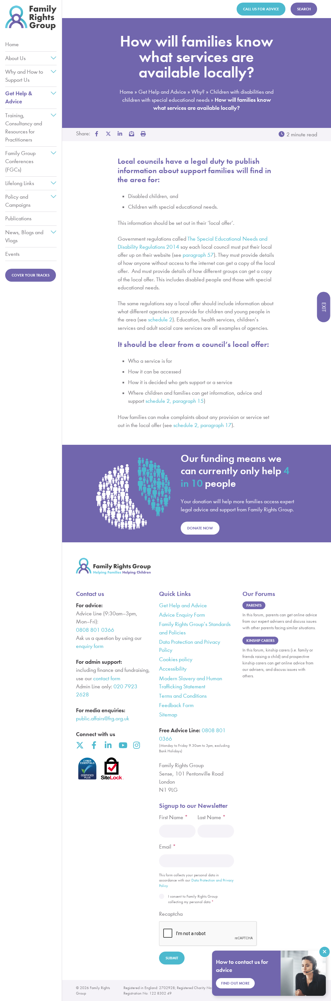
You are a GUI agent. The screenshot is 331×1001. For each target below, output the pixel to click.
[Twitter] (80, 745)
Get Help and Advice (162, 92)
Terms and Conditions (183, 696)
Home (12, 44)
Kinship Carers (260, 640)
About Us (15, 58)
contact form (106, 678)
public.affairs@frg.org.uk (102, 718)
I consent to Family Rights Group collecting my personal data (193, 899)
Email (167, 846)
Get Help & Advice (18, 97)
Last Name (212, 817)
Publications (18, 218)
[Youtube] (122, 745)
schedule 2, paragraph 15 (174, 401)
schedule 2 (160, 319)
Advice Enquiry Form (182, 614)
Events (12, 254)
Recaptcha (171, 914)
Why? (198, 92)
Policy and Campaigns (17, 200)
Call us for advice (261, 8)
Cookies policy (175, 659)
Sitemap (168, 714)
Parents (254, 605)
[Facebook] (94, 745)
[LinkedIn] (108, 745)
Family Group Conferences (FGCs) (20, 161)
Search (304, 8)
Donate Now (200, 528)
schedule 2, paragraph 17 (202, 425)
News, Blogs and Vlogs (24, 236)
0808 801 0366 (95, 630)
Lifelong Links (19, 183)
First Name (173, 817)
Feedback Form (176, 705)
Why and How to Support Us (24, 75)
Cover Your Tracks (30, 275)
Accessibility (173, 668)
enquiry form (89, 646)
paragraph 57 (198, 255)
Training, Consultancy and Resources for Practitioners (23, 127)
